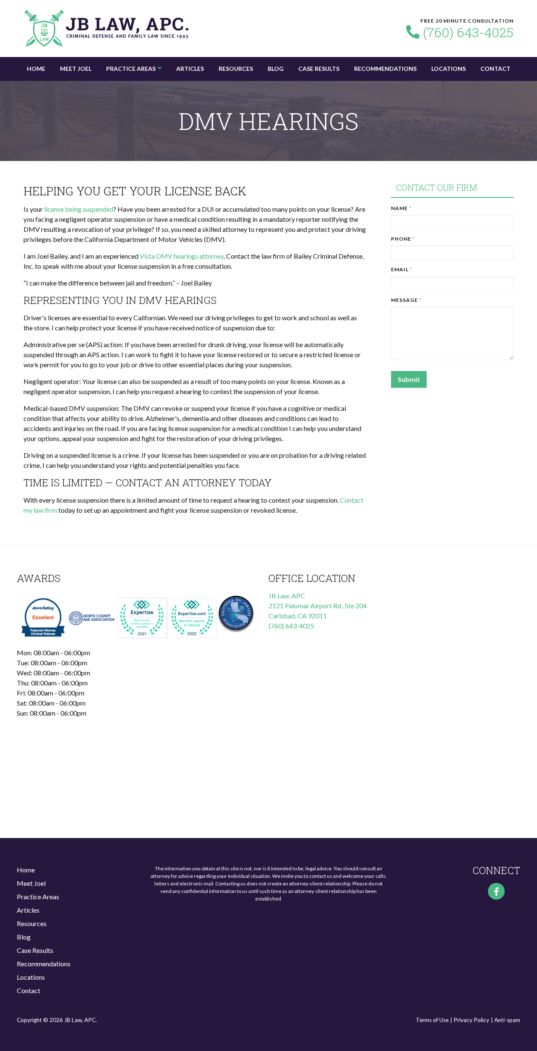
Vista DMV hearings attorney (182, 256)
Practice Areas (131, 68)
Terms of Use (432, 1020)
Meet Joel (75, 68)
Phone (403, 239)
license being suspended (78, 209)
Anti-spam (507, 1020)
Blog (276, 68)
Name (401, 208)
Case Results (318, 68)
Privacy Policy (471, 1020)
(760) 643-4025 (468, 32)
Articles (190, 68)
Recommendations (385, 68)
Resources (236, 68)
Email (401, 269)
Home (36, 68)
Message (406, 300)
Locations (448, 68)
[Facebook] (496, 891)
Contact (495, 68)
